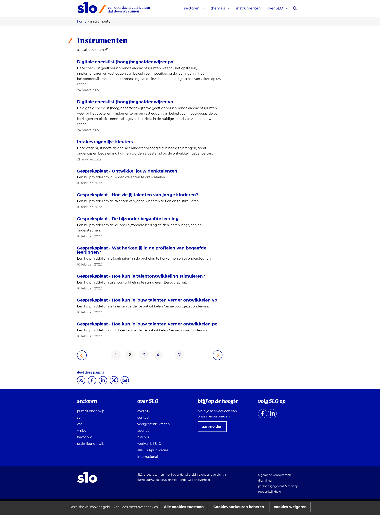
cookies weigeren (290, 507)
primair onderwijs (90, 411)
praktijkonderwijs (90, 444)
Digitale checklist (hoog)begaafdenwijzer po (125, 61)
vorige (82, 355)
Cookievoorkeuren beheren (238, 507)
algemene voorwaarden (274, 475)
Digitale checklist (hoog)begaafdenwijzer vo (125, 101)
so (79, 417)
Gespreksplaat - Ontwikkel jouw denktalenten (127, 171)
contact (143, 417)
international (147, 457)
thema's (218, 8)
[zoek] (295, 8)
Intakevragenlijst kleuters (105, 141)
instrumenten (248, 8)
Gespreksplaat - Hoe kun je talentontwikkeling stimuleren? (141, 276)
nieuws (143, 437)
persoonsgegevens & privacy (278, 486)
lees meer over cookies (140, 507)
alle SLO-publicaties (152, 450)
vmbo (81, 430)
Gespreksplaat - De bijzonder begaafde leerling (128, 218)
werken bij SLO (149, 444)
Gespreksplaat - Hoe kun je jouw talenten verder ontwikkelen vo (147, 300)
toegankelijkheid (269, 491)
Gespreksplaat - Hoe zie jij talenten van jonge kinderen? (137, 194)
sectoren (192, 8)
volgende (217, 355)
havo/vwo (84, 437)
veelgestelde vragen (153, 424)
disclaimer (265, 480)
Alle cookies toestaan (184, 507)
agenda (143, 430)
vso (79, 424)
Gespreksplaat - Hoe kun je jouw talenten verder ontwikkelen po (147, 324)
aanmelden (214, 428)
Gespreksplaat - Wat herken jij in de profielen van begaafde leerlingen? (141, 250)
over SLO (275, 8)
